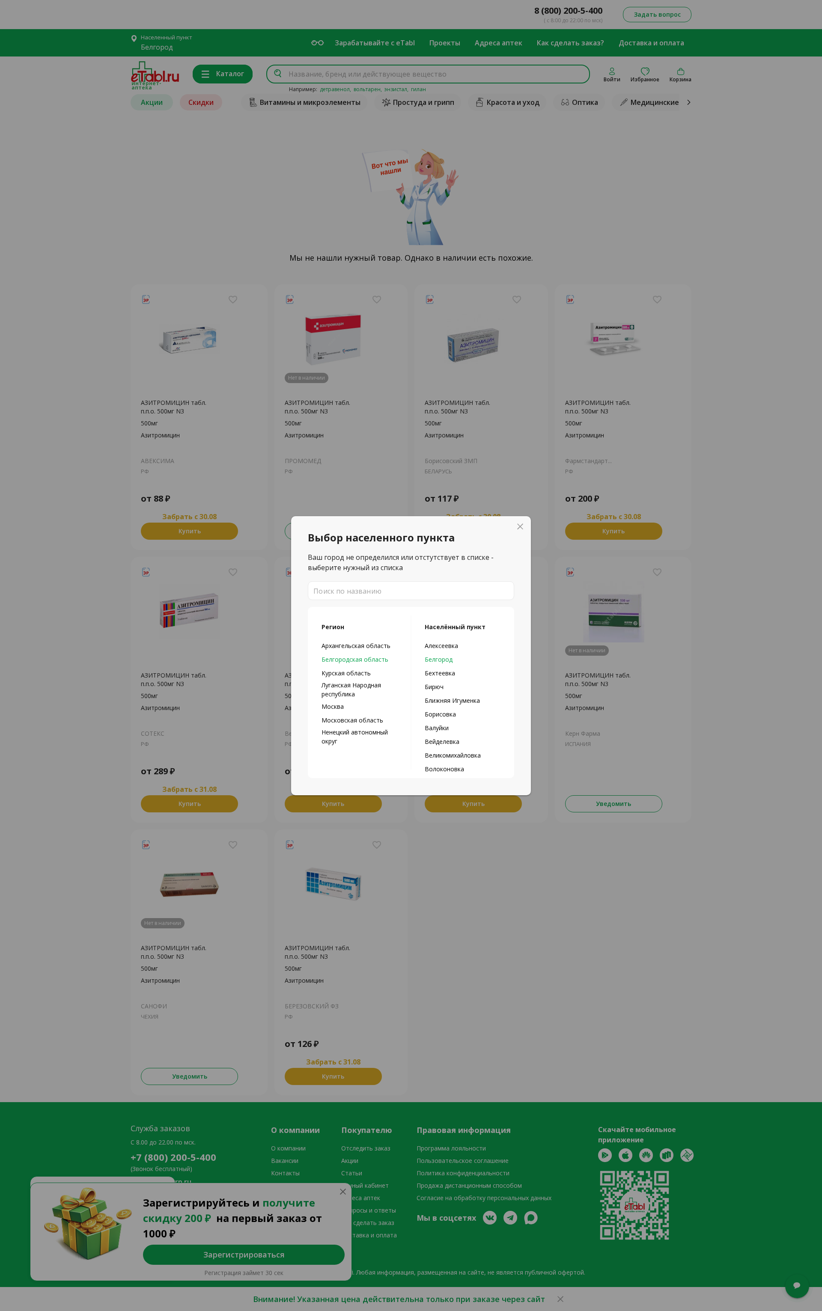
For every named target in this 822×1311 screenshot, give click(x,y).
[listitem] (359, 645)
